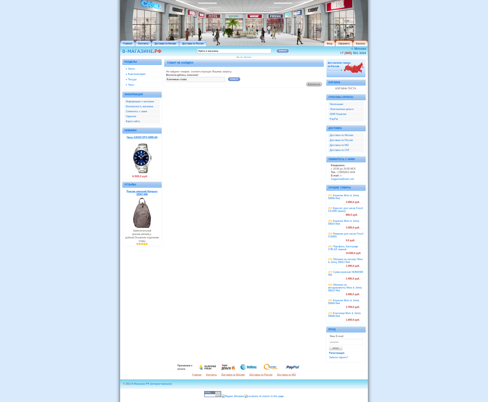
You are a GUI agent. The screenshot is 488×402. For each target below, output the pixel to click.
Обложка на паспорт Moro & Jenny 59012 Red (345, 260)
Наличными (336, 104)
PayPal (334, 119)
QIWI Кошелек (338, 114)
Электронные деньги (342, 109)
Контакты (211, 374)
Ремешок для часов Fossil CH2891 (345, 235)
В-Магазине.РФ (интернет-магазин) (152, 383)
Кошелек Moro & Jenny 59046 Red (343, 197)
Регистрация (336, 353)
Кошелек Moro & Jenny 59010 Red (343, 222)
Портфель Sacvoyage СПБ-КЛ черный (343, 248)
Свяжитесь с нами (136, 111)
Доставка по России (341, 140)
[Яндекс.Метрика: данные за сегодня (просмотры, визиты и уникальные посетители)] (233, 396)
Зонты (131, 68)
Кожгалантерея (136, 74)
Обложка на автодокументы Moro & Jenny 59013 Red (345, 287)
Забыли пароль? (338, 357)
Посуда (132, 79)
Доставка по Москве (341, 135)
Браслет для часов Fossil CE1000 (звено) (345, 209)
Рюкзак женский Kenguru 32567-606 (142, 193)
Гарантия (131, 116)
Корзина (334, 82)
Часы (131, 84)
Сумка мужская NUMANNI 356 (345, 273)
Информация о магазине (140, 101)
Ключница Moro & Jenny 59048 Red (344, 314)
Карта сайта (133, 121)
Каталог (247, 57)
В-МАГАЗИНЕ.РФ (142, 51)
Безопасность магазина (139, 106)
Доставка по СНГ (339, 150)
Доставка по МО (339, 145)
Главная (196, 374)
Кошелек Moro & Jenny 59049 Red (343, 302)
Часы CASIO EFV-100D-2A (142, 137)
